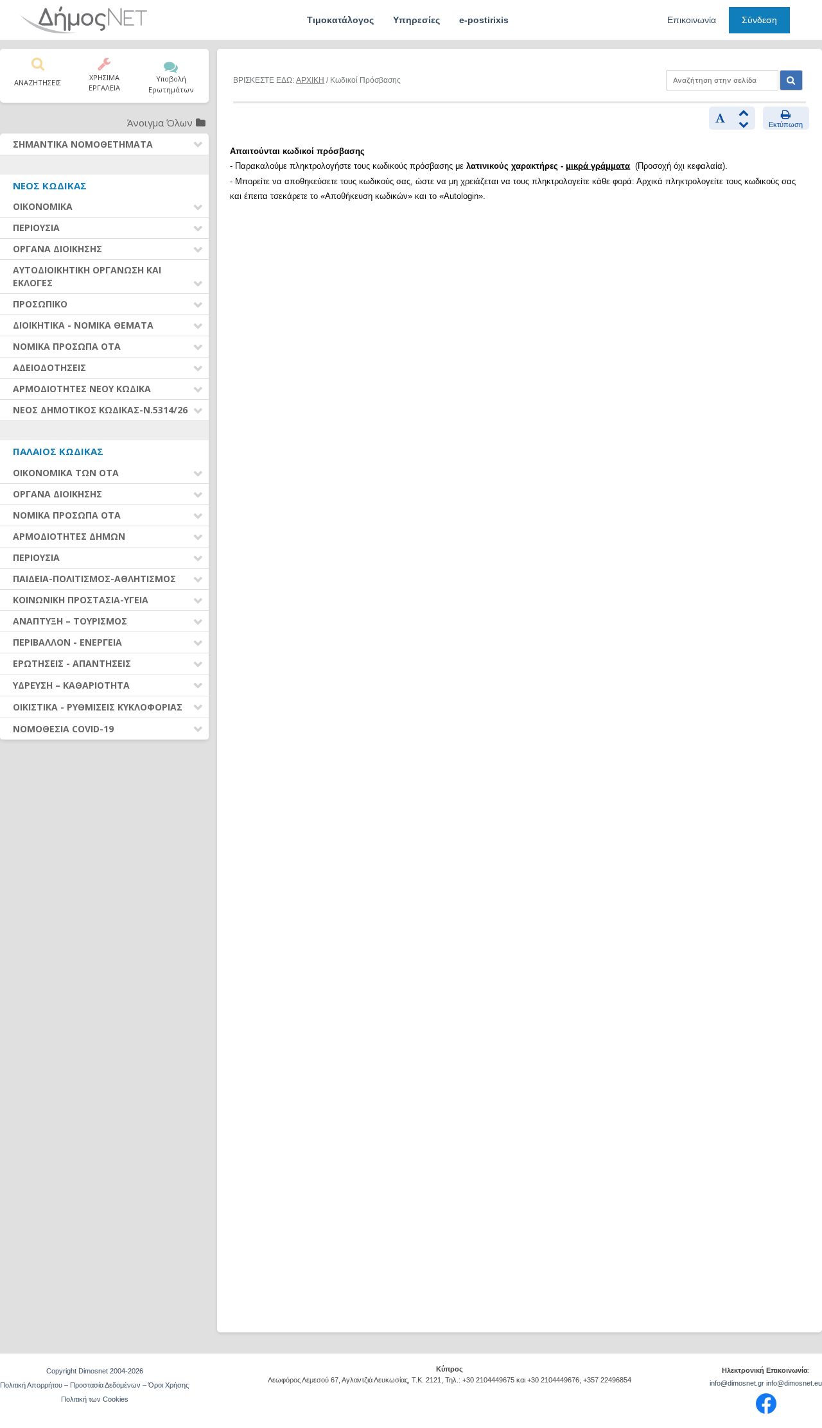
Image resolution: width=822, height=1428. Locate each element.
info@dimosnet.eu (794, 1383)
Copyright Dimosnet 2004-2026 (94, 1371)
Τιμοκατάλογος (340, 20)
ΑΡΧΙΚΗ (310, 80)
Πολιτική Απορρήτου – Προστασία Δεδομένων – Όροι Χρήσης (94, 1385)
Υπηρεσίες (416, 20)
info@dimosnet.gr (737, 1383)
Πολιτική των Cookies (94, 1399)
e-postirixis (484, 20)
